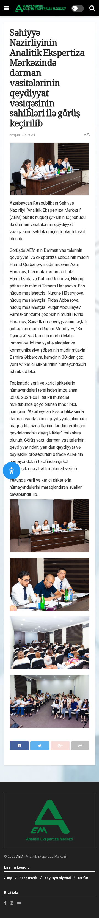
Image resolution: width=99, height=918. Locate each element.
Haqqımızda (28, 878)
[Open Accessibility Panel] (11, 470)
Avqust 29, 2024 (22, 135)
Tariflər (83, 878)
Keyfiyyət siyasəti (57, 878)
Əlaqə (8, 878)
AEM (19, 856)
